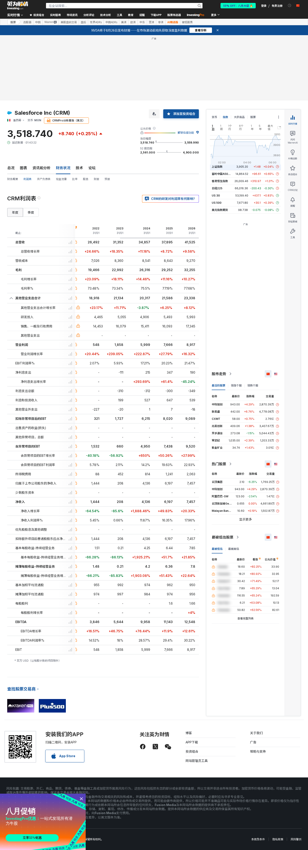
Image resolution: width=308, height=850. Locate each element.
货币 (214, 117)
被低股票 (187, 22)
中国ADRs (111, 22)
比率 (75, 179)
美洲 (123, 22)
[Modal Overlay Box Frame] (43, 822)
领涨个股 (236, 385)
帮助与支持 (258, 751)
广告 (253, 742)
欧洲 (133, 22)
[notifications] (289, 5)
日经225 (217, 188)
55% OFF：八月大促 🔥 (238, 5)
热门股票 (219, 464)
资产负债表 (44, 179)
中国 (38, 22)
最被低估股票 (222, 537)
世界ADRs (96, 22)
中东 (142, 22)
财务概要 (12, 179)
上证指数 (217, 166)
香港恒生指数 (220, 181)
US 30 (216, 195)
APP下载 (192, 742)
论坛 (92, 168)
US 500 (216, 202)
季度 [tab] (31, 212)
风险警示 (296, 839)
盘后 (83, 22)
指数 (225, 117)
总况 (10, 168)
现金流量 (61, 179)
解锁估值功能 (186, 132)
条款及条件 (258, 839)
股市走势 (219, 374)
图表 (23, 168)
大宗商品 (239, 117)
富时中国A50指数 (222, 174)
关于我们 (256, 733)
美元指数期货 (220, 210)
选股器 (27, 22)
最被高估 (233, 549)
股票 (13, 22)
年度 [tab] (15, 212)
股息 (85, 179)
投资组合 (192, 751)
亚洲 (151, 22)
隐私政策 (277, 839)
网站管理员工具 (197, 761)
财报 (96, 179)
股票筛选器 (174, 15)
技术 (79, 168)
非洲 (160, 22)
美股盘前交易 (69, 22)
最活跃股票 (218, 385)
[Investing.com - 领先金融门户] (17, 5)
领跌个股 (252, 385)
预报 (107, 179)
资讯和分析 (41, 168)
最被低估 (217, 549)
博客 (189, 733)
